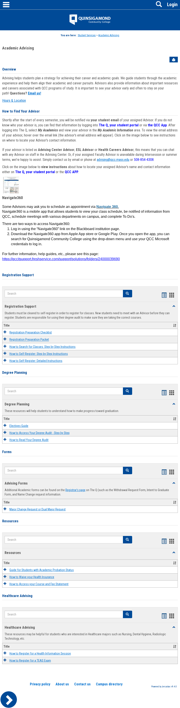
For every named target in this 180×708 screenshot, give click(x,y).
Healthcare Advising (17, 596)
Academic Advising (108, 35)
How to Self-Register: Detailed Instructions (35, 361)
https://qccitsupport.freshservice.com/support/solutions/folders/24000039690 (61, 259)
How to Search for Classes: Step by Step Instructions (42, 347)
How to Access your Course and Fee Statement (38, 584)
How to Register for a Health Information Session (40, 653)
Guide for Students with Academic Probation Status (41, 570)
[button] (127, 293)
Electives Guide (18, 426)
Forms (7, 452)
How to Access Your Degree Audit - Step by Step (39, 433)
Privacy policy (40, 684)
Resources (10, 521)
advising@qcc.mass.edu (113, 160)
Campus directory (109, 684)
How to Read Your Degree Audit (29, 440)
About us (62, 684)
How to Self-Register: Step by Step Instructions (38, 354)
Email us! (34, 93)
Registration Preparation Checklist (30, 332)
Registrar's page (75, 490)
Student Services (87, 35)
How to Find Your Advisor (21, 111)
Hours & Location (14, 100)
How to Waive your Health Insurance (31, 577)
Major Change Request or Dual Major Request (37, 509)
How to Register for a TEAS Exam (30, 660)
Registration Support (18, 275)
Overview (9, 69)
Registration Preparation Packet (29, 339)
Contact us (82, 684)
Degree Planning (14, 372)
